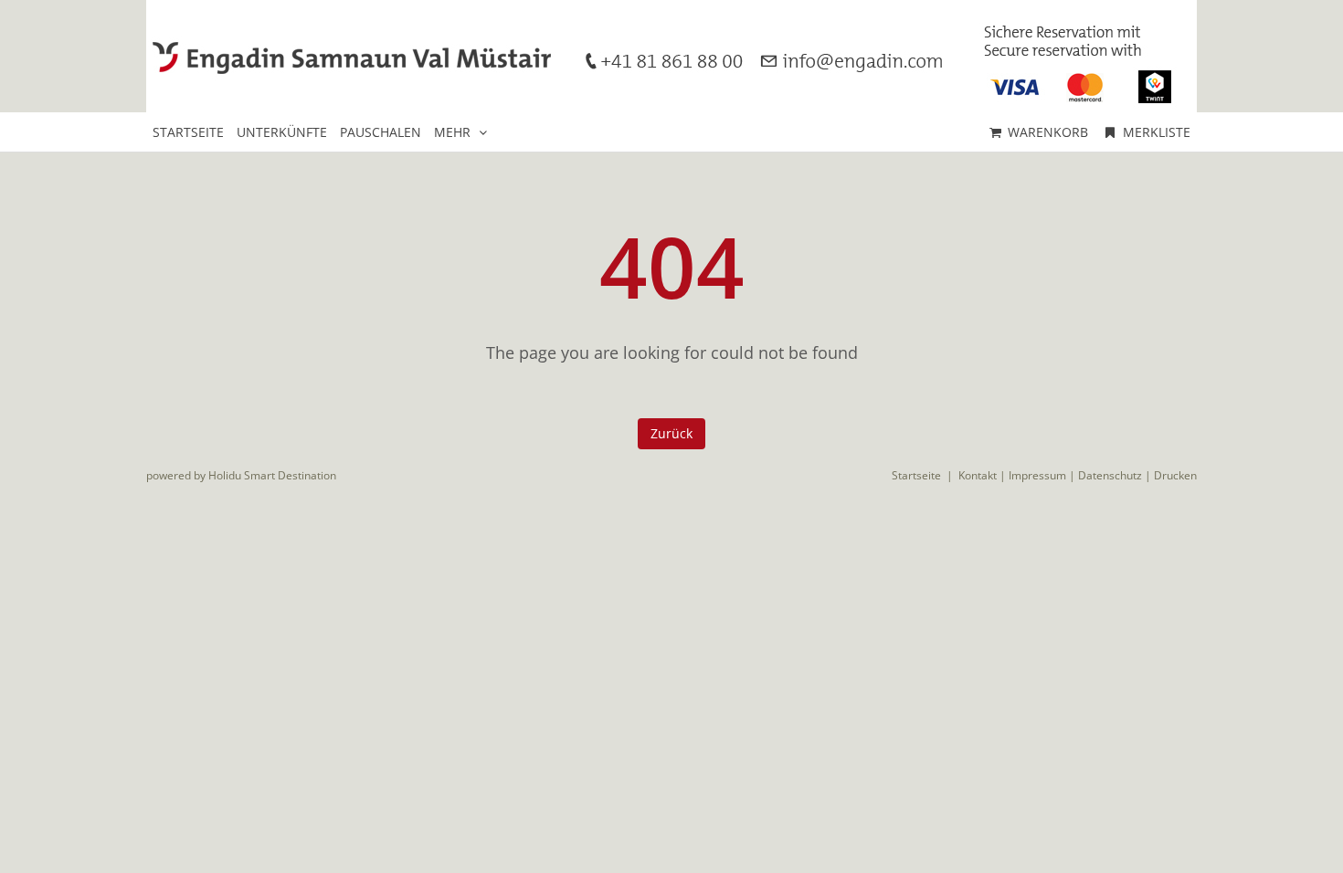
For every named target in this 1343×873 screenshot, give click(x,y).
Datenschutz (1110, 475)
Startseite (916, 475)
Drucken (1175, 475)
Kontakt (977, 475)
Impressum (1037, 475)
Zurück (671, 433)
